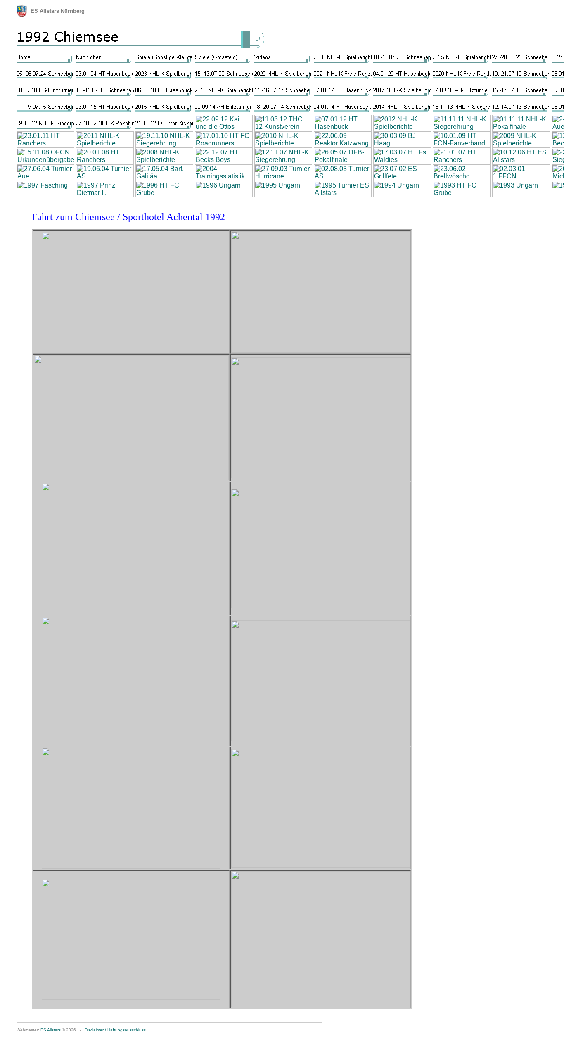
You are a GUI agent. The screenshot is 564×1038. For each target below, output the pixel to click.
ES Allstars (50, 1030)
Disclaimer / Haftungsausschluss (115, 1030)
